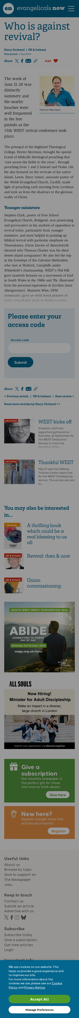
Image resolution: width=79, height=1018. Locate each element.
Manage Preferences (39, 1010)
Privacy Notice (34, 987)
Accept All (39, 999)
